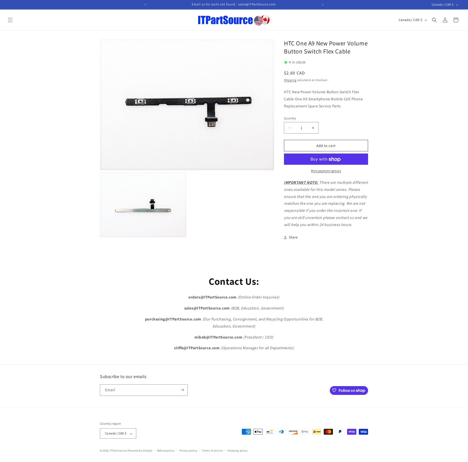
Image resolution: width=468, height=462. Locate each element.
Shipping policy (237, 450)
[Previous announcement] (145, 4)
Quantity (290, 118)
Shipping (290, 80)
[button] (10, 20)
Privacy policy (188, 450)
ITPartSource (118, 450)
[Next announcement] (322, 4)
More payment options (326, 171)
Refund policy (166, 450)
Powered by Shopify (140, 450)
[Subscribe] (182, 390)
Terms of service (212, 450)
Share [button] (293, 237)
